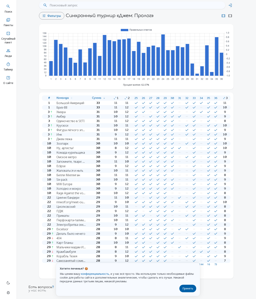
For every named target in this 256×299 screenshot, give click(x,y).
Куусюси (62, 125)
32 (186, 98)
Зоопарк (62, 143)
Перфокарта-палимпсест (73, 220)
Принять (187, 288)
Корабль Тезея (66, 256)
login (230, 5)
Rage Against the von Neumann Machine (83, 193)
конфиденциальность (95, 274)
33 (194, 98)
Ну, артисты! (64, 148)
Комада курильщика (70, 152)
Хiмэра (61, 112)
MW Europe (64, 184)
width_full (230, 15)
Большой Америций (70, 103)
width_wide (223, 15)
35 (208, 98)
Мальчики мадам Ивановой (76, 247)
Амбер (61, 116)
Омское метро (66, 157)
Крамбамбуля (66, 252)
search (45, 5)
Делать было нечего (70, 234)
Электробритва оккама (72, 225)
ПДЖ (59, 211)
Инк (59, 134)
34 (201, 98)
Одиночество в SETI (70, 121)
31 (179, 98)
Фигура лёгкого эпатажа (73, 130)
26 (143, 98)
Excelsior (62, 229)
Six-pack (61, 179)
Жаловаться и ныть (69, 170)
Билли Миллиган (68, 175)
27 (150, 98)
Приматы (62, 216)
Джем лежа (64, 139)
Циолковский (65, 207)
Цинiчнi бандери (67, 198)
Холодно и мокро (68, 188)
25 (136, 98)
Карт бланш (64, 243)
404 (58, 238)
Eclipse (61, 166)
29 (165, 98)
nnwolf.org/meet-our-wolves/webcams (82, 202)
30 (172, 98)
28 (157, 98)
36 (215, 98)
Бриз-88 (61, 107)
